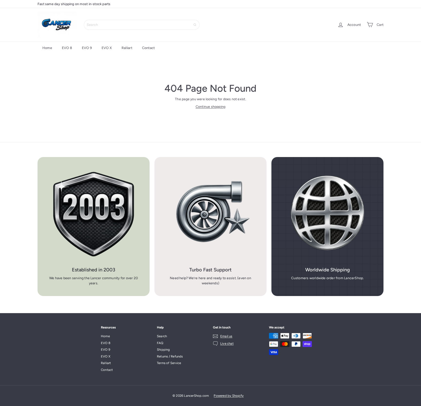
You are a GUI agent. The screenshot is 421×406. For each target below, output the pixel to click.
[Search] (195, 25)
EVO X (107, 48)
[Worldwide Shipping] (327, 213)
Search (162, 336)
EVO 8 (67, 48)
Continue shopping (211, 107)
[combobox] (142, 25)
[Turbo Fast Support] (210, 213)
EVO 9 (87, 48)
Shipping (163, 349)
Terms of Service (169, 363)
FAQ (160, 343)
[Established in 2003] (93, 213)
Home (47, 48)
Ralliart (127, 48)
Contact (148, 48)
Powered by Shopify (229, 395)
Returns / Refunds (170, 356)
